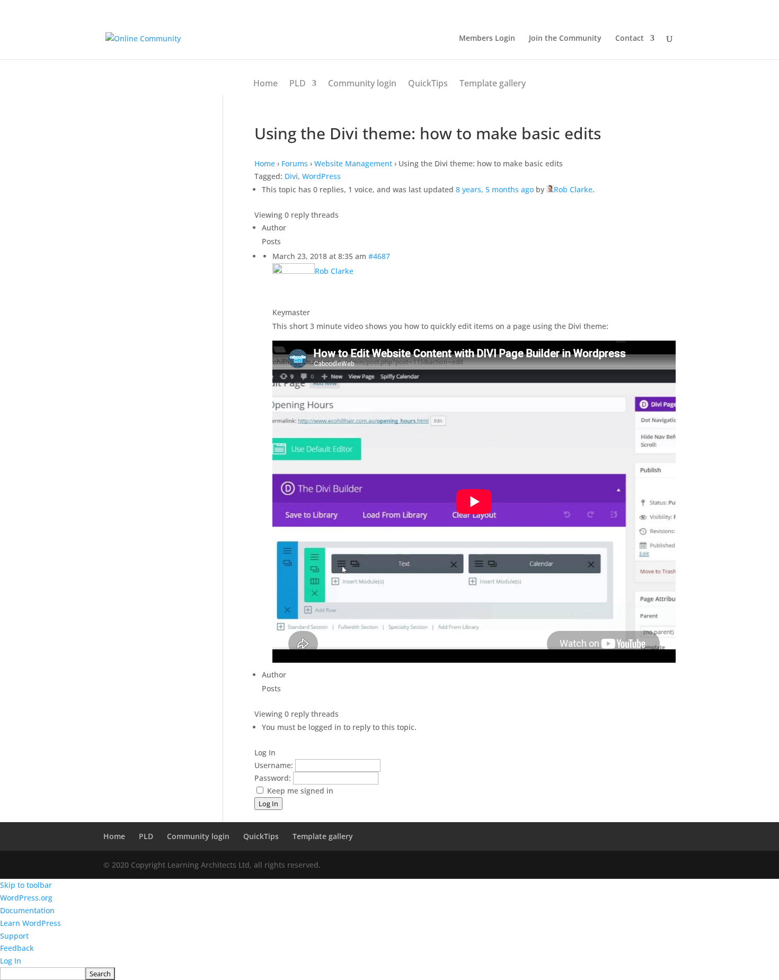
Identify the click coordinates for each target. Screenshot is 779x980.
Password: (273, 778)
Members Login (487, 38)
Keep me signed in (300, 791)
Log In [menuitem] (10, 961)
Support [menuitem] (14, 936)
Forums (294, 163)
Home (265, 83)
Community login (362, 83)
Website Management (353, 163)
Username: (274, 765)
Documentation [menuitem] (27, 910)
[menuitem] (389, 973)
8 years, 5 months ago (495, 189)
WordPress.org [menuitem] (26, 898)
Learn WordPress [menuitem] (30, 923)
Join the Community (565, 38)
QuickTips (428, 83)
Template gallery (492, 83)
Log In (268, 803)
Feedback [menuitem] (17, 948)
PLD (297, 83)
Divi (291, 176)
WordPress (321, 176)
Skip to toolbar (26, 885)
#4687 (379, 256)
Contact (629, 38)
